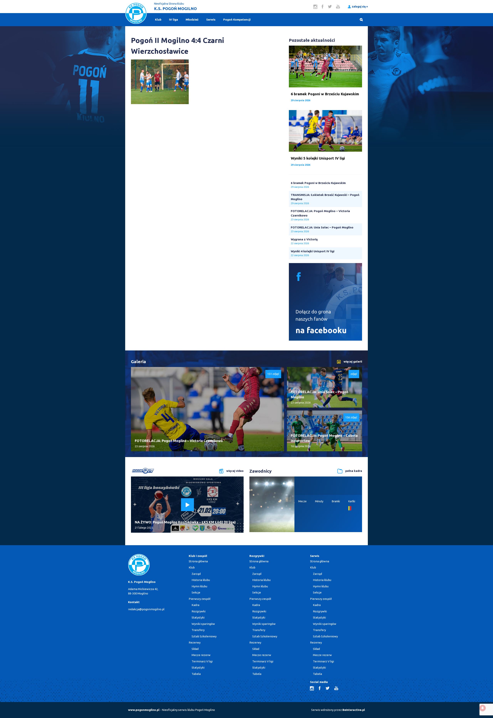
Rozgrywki (198, 611)
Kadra (195, 605)
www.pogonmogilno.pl (143, 709)
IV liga (173, 19)
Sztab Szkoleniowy (204, 636)
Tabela (196, 673)
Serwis (210, 19)
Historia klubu (201, 580)
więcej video (235, 470)
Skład (195, 648)
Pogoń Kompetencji (237, 19)
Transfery (198, 630)
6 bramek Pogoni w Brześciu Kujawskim (318, 183)
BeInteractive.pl (353, 709)
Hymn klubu (199, 586)
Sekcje (196, 592)
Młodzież (192, 19)
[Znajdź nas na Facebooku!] (325, 339)
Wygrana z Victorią (304, 239)
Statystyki (198, 617)
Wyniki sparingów (203, 623)
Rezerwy (194, 642)
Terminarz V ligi (202, 661)
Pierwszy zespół (199, 598)
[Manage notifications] (483, 708)
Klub (158, 19)
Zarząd (196, 573)
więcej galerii (353, 361)
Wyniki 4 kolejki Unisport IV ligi (312, 251)
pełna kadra (353, 470)
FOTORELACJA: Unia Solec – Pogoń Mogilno (322, 227)
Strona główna (198, 561)
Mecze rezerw (201, 655)
